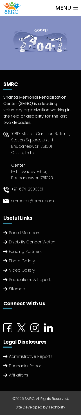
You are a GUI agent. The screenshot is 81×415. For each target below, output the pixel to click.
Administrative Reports (30, 356)
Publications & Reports (30, 279)
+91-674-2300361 (27, 189)
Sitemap (17, 289)
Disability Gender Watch (32, 242)
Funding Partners (25, 251)
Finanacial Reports (27, 366)
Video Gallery (22, 270)
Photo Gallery (22, 261)
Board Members (24, 233)
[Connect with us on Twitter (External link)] (21, 327)
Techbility (57, 407)
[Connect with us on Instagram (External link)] (34, 327)
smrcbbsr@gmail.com (32, 201)
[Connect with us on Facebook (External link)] (7, 327)
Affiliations (18, 375)
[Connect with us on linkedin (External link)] (48, 327)
